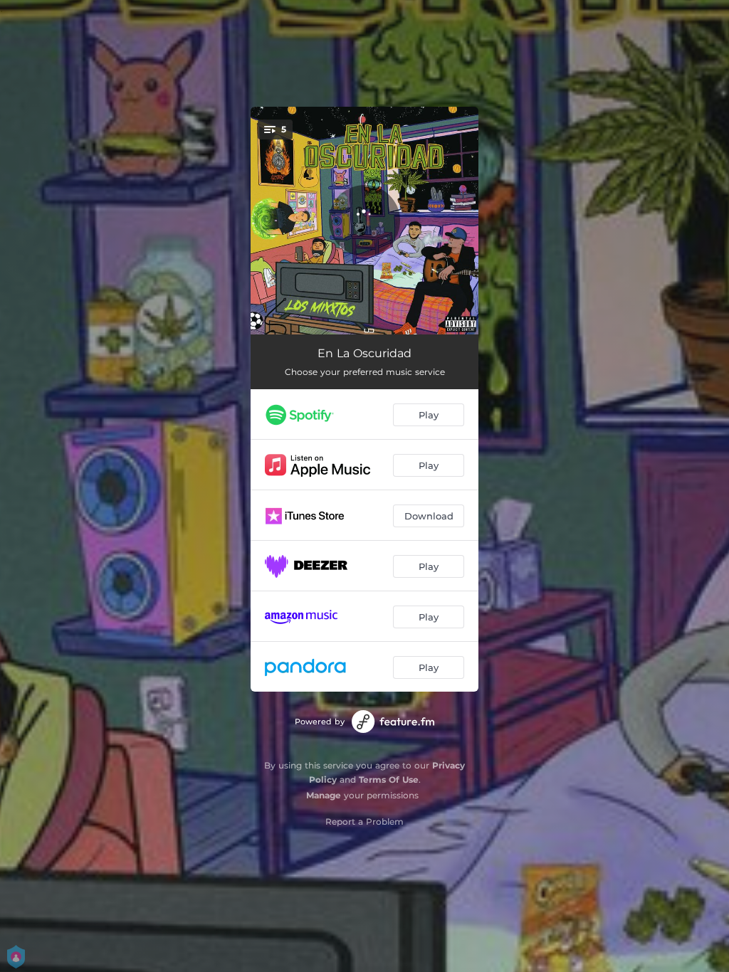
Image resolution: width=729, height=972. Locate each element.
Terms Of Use (389, 779)
